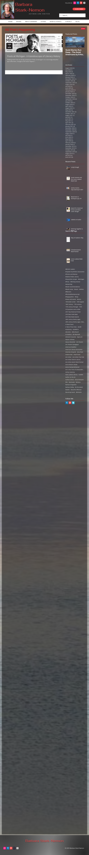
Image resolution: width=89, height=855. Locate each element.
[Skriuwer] (14, 848)
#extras (81, 289)
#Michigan (81, 279)
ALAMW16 (76, 329)
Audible (81, 374)
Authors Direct (69, 379)
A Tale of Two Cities (71, 327)
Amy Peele (80, 352)
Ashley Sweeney (70, 372)
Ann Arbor (68, 357)
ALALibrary (68, 329)
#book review (69, 289)
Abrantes (68, 332)
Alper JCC (79, 337)
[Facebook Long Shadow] (78, 3)
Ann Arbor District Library (72, 359)
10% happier (80, 302)
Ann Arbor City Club (78, 357)
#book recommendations (72, 286)
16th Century (69, 304)
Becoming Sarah (70, 392)
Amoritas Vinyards (70, 352)
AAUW (79, 327)
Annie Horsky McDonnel (72, 367)
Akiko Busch (75, 332)
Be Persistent (79, 387)
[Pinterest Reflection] (81, 3)
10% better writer (70, 302)
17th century (77, 304)
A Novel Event (69, 324)
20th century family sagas (72, 319)
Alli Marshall (76, 334)
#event (76, 289)
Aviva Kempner (79, 379)
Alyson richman (69, 339)
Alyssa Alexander (70, 342)
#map (76, 297)
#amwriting (68, 284)
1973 (80, 307)
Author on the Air (70, 377)
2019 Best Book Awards (72, 317)
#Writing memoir (75, 281)
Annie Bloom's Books (71, 364)
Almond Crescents (70, 337)
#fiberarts (68, 292)
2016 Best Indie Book (71, 314)
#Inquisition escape (71, 279)
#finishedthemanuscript (72, 294)
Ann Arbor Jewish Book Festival (74, 362)
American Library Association (73, 349)
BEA (66, 382)
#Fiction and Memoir (71, 274)
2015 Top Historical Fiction (73, 312)
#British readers (70, 269)
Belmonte (79, 392)
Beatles (67, 389)
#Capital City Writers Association (74, 271)
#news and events (70, 299)
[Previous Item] (68, 42)
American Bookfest (70, 347)
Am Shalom (79, 342)
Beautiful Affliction (76, 389)
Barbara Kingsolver (71, 384)
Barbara (78, 382)
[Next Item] (82, 42)
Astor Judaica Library (71, 374)
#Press (67, 281)
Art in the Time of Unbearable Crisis (75, 369)
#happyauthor (69, 297)
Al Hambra (68, 334)
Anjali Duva (77, 354)
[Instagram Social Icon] (74, 3)
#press (79, 299)
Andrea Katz (69, 354)
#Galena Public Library (72, 276)
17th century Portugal (71, 307)
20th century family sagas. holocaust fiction (75, 322)
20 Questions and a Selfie (72, 309)
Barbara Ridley (69, 387)
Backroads (72, 382)
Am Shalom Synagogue (72, 344)
